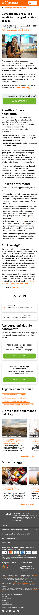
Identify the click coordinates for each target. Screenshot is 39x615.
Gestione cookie (5, 602)
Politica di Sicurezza (6, 598)
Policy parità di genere (7, 604)
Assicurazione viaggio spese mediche (19, 346)
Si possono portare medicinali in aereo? (11, 489)
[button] (3, 3)
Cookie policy (5, 600)
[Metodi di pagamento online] (19, 552)
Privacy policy (5, 596)
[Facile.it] (11, 4)
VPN (23, 221)
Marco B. (16, 287)
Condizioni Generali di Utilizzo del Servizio (12, 594)
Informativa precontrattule (8, 605)
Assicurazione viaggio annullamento (19, 367)
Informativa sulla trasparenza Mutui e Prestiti (13, 607)
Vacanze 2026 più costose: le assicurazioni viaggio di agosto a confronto (13, 441)
